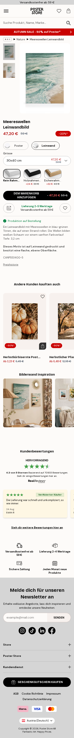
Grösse (7, 153)
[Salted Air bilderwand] (27, 403)
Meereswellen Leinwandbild (47, 39)
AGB (16, 693)
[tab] (59, 11)
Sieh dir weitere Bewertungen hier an (37, 527)
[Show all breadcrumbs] (7, 39)
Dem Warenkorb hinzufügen (41, 195)
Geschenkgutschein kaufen (40, 682)
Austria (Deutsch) (38, 720)
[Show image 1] (9, 51)
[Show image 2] (9, 70)
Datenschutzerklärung (37, 699)
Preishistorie (10, 264)
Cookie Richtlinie (32, 693)
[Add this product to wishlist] (65, 208)
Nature (21, 39)
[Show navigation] (6, 11)
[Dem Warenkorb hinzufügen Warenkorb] (42, 346)
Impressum (53, 693)
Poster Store (45, 728)
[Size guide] (8, 208)
